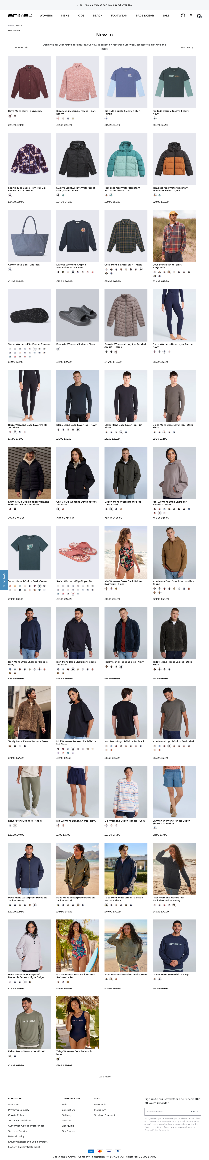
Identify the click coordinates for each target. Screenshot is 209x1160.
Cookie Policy (16, 1115)
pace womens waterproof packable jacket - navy (168, 899)
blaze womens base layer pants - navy (173, 345)
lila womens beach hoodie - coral (124, 820)
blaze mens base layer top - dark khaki (173, 426)
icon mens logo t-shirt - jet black (124, 741)
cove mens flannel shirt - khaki (123, 264)
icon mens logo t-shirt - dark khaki (174, 741)
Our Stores (68, 1131)
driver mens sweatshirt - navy (171, 974)
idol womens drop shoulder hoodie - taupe (170, 503)
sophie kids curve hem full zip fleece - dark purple (27, 189)
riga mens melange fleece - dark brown (76, 112)
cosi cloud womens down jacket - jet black (77, 503)
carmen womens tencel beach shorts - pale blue (171, 822)
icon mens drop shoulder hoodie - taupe (173, 582)
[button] (4, 580)
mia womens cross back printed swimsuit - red (75, 976)
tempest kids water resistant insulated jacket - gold (170, 189)
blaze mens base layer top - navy (76, 425)
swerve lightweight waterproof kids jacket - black (75, 189)
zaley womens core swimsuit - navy (74, 1053)
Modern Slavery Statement (24, 1146)
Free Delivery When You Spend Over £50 (107, 4)
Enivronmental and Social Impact (28, 1141)
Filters (19, 47)
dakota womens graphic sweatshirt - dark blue (71, 266)
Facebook (100, 1104)
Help (64, 1104)
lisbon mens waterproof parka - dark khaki (123, 503)
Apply (194, 1111)
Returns (66, 1120)
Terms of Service (18, 1131)
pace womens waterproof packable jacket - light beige (26, 976)
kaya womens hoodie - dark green (125, 974)
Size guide (68, 1125)
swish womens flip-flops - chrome (29, 344)
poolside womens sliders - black (75, 344)
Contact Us (68, 1109)
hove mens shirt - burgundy (25, 111)
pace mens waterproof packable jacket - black (124, 899)
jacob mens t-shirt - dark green (27, 581)
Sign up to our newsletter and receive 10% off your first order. (172, 1101)
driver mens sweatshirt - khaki (26, 1051)
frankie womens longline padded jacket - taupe (125, 345)
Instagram (100, 1109)
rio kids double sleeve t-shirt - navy (171, 112)
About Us (13, 1104)
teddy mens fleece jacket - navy (124, 662)
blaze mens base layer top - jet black (123, 426)
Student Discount (104, 1115)
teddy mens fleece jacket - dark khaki (172, 663)
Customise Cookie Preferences (26, 1125)
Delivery (67, 1115)
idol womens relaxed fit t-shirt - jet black (76, 743)
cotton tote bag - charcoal (24, 264)
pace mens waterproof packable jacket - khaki (75, 899)
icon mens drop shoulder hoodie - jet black (76, 663)
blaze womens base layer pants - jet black (28, 426)
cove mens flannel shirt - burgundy (168, 266)
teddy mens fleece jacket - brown (28, 741)
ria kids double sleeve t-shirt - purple (123, 112)
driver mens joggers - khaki (25, 820)
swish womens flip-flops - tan (74, 581)
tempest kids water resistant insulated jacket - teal (122, 189)
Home (11, 25)
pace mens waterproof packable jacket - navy (27, 899)
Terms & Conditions (19, 1120)
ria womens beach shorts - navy (76, 820)
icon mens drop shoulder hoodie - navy (28, 663)
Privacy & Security (18, 1109)
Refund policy (16, 1136)
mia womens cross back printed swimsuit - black (123, 582)
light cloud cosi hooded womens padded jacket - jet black (28, 503)
